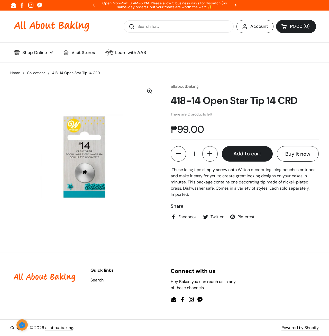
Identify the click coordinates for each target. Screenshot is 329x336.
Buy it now (297, 154)
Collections (36, 72)
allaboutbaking (59, 327)
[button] (296, 26)
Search (97, 280)
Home (15, 72)
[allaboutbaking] (51, 26)
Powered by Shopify (300, 327)
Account (259, 26)
